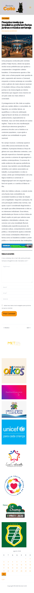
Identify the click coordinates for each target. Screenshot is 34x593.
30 (30, 571)
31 (4, 574)
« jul (3, 579)
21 (21, 568)
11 (8, 565)
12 (12, 565)
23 (30, 568)
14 (21, 565)
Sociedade (5, 18)
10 (4, 565)
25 (8, 571)
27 (17, 571)
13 (17, 565)
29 (25, 571)
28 (21, 571)
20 (17, 568)
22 (25, 568)
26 (12, 571)
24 (4, 571)
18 (8, 568)
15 (25, 565)
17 (3, 568)
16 (30, 565)
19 (12, 568)
